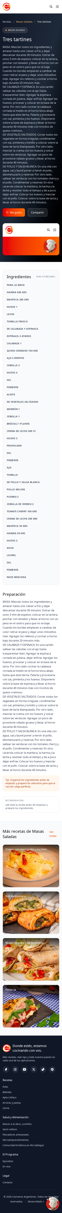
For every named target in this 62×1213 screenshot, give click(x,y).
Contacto (7, 1182)
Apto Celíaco (9, 1097)
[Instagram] (15, 1069)
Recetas (7, 21)
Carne (6, 1108)
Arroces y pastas (12, 1102)
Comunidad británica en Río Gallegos (23, 1145)
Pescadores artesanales (16, 1134)
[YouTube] (24, 1069)
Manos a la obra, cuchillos (17, 1124)
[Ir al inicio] (7, 7)
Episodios (8, 1161)
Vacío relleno (10, 1129)
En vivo (6, 1166)
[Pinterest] (52, 1069)
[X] (33, 1069)
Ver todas (53, 834)
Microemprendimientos (16, 1139)
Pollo (5, 1086)
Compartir (37, 212)
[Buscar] (51, 6)
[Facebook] (6, 1069)
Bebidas (7, 1092)
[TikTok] (43, 1069)
